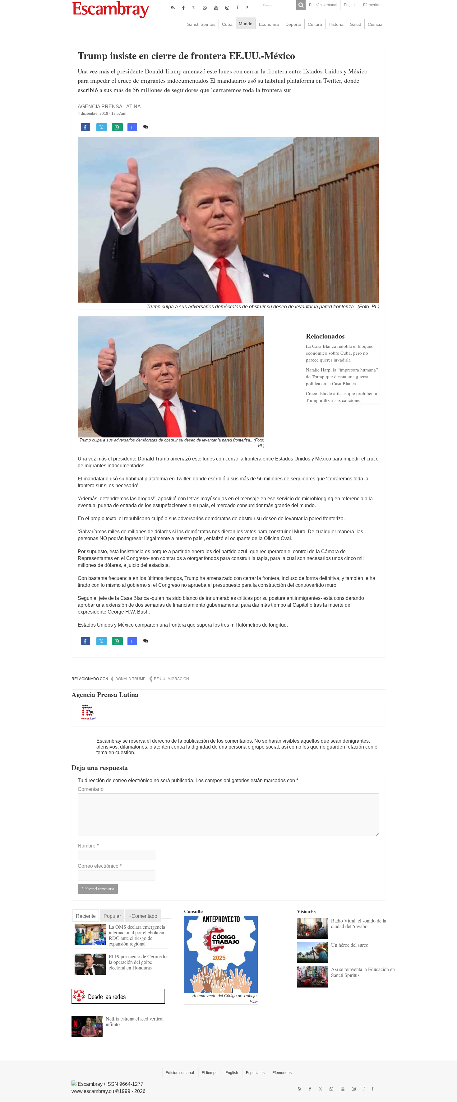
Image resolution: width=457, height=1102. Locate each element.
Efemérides (372, 5)
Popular (112, 916)
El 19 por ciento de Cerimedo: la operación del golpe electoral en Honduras (138, 962)
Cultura (315, 24)
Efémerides (282, 1073)
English (350, 5)
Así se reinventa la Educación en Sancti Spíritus (363, 972)
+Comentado (143, 916)
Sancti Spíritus (201, 24)
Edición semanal (323, 5)
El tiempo (210, 1073)
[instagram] (227, 8)
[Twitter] (194, 8)
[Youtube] (216, 8)
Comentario (91, 789)
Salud (355, 24)
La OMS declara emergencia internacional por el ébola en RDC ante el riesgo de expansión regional (137, 935)
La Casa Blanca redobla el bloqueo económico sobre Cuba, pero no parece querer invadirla (340, 353)
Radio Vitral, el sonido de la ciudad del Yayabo (358, 923)
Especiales (255, 1073)
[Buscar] (301, 5)
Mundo (245, 23)
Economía (269, 24)
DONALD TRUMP (130, 679)
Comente (161, 126)
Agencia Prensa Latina (109, 106)
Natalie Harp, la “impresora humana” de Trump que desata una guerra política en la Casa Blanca (342, 376)
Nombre (88, 845)
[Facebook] (183, 8)
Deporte (293, 24)
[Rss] (173, 8)
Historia (336, 24)
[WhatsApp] (204, 8)
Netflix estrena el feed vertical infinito (135, 1021)
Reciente (86, 916)
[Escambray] (110, 9)
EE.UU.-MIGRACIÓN (171, 679)
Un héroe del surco (349, 944)
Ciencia (375, 24)
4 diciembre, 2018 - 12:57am (102, 113)
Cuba (227, 24)
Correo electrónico (100, 866)
